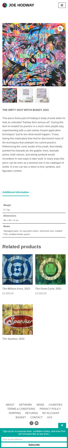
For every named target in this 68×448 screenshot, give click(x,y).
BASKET (21, 417)
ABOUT (10, 404)
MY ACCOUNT (50, 413)
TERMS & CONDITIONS (21, 409)
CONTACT (36, 417)
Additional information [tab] (15, 192)
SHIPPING (15, 413)
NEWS (40, 404)
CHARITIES (55, 404)
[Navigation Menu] (62, 5)
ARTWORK (25, 404)
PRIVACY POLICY (50, 409)
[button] (60, 28)
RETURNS (31, 413)
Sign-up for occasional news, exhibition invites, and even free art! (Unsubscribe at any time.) (34, 432)
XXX (49, 417)
